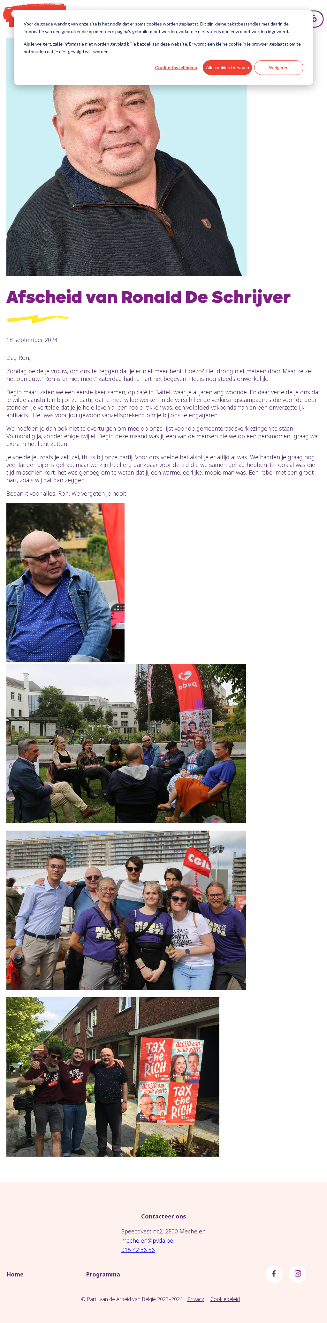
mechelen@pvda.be (147, 1240)
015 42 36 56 (138, 1250)
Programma (103, 1274)
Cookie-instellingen (176, 67)
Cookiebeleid (225, 1299)
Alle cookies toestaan (227, 67)
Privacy (195, 1299)
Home (15, 1274)
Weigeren (279, 67)
